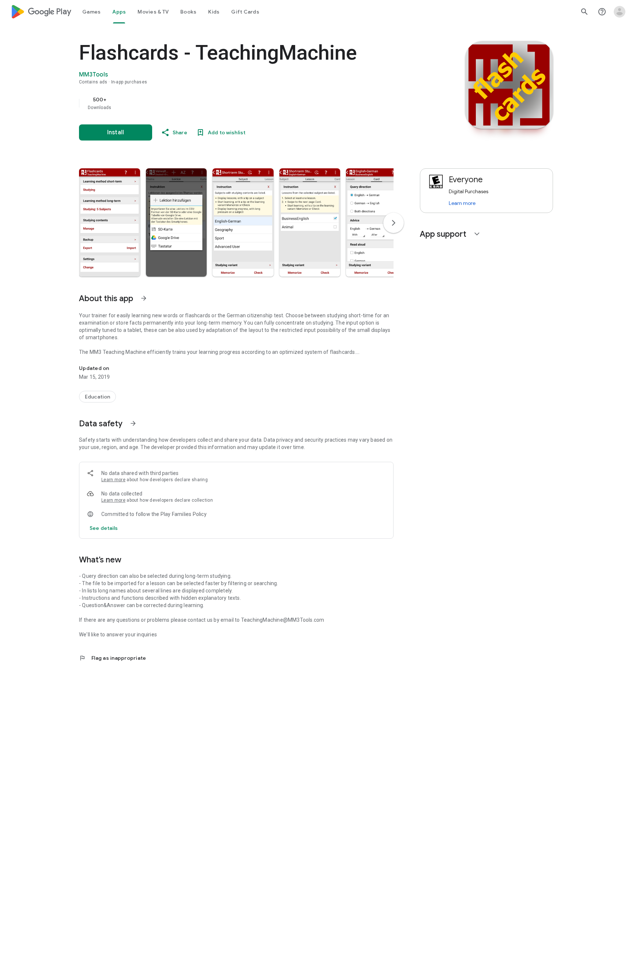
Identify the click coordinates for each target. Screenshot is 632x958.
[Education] (97, 396)
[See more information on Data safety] (133, 423)
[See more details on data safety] (104, 528)
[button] (109, 222)
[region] (225, 103)
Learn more (113, 479)
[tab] (91, 11)
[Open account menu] (619, 11)
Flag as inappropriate (112, 658)
